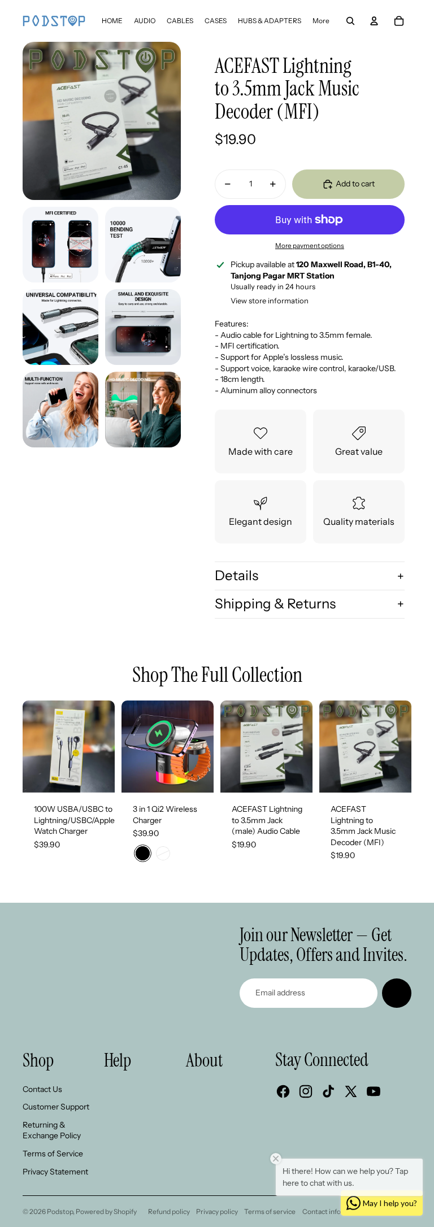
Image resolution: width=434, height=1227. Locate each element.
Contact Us (42, 1089)
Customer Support (56, 1107)
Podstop (60, 1211)
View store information (270, 300)
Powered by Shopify (106, 1211)
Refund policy (169, 1211)
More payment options (309, 246)
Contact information (334, 1211)
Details (236, 575)
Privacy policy (217, 1211)
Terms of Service (53, 1153)
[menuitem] (112, 20)
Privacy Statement (55, 1172)
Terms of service (270, 1211)
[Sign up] (396, 993)
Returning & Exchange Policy (52, 1130)
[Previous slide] (31, 746)
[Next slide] (106, 746)
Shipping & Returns (275, 603)
